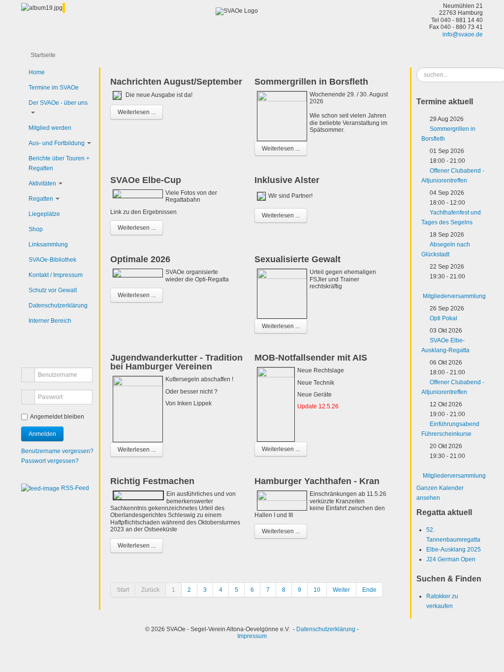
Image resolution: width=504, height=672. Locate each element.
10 (317, 589)
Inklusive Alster (286, 180)
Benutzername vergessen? (57, 451)
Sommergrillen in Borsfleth (311, 82)
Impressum (252, 636)
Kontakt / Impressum (56, 275)
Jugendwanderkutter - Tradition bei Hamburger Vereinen (176, 362)
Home (37, 72)
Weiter (341, 589)
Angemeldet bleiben (57, 416)
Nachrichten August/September (176, 82)
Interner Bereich (50, 320)
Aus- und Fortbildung (57, 143)
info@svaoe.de (462, 34)
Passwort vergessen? (50, 461)
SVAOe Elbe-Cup (145, 180)
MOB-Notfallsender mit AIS (310, 358)
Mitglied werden (50, 127)
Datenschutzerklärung (58, 305)
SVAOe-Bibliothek (52, 259)
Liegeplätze (44, 214)
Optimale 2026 (140, 259)
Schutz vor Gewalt (53, 290)
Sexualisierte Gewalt (297, 259)
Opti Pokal (443, 318)
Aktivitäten (42, 183)
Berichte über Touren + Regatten (59, 163)
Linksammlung (48, 244)
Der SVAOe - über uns (58, 102)
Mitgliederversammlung (454, 296)
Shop (36, 229)
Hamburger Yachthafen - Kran (316, 481)
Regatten (41, 198)
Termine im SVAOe (54, 87)
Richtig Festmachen (152, 481)
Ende (369, 589)
